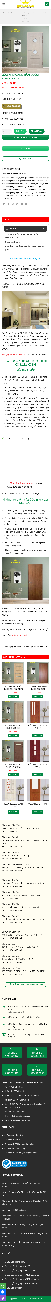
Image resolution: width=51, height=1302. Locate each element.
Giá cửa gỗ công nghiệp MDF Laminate (21, 1275)
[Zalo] (3, 1292)
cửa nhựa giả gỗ (8, 187)
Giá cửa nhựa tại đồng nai (29, 493)
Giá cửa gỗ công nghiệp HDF (17, 1266)
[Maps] (3, 1298)
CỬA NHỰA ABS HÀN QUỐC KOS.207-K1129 (13, 687)
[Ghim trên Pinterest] (22, 204)
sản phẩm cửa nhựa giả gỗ (22, 13)
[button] (4, 4)
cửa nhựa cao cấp (39, 181)
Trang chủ (6, 13)
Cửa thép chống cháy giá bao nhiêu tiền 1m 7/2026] (27, 1025)
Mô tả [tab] (6, 219)
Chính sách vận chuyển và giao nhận (20, 1153)
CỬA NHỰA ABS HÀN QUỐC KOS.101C (13, 766)
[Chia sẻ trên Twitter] (13, 204)
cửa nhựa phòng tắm (28, 192)
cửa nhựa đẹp (42, 184)
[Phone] (3, 1286)
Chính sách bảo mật (13, 1140)
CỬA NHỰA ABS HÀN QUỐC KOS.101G (38, 687)
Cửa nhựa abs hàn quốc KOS (23, 173)
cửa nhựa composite (10, 184)
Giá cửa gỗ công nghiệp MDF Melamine (22, 1279)
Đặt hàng (20, 131)
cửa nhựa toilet (20, 195)
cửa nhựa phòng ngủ (10, 192)
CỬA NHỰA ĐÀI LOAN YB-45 (38, 766)
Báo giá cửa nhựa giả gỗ (37, 630)
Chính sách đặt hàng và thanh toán (19, 1144)
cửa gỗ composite (23, 181)
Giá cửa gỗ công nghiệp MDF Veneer (20, 1284)
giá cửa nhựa (32, 195)
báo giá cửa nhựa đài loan (31, 178)
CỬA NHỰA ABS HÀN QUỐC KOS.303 (13, 727)
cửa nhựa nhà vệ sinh (36, 189)
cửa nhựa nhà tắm (19, 189)
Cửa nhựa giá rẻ (22, 187)
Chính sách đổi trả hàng (14, 1148)
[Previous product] (28, 20)
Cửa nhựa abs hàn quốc (37, 355)
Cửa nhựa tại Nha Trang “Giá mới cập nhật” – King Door (28, 1035)
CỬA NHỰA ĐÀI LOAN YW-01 (13, 805)
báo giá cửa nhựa (13, 178)
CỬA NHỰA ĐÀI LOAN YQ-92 (38, 727)
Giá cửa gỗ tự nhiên (13, 1288)
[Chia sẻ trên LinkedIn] (26, 204)
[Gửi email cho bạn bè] (17, 204)
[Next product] (23, 20)
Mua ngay (36, 131)
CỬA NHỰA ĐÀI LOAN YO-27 (38, 805)
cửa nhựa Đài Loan (27, 184)
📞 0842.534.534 (11, 106)
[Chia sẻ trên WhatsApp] (4, 204)
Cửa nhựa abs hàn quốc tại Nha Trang (25, 1017)
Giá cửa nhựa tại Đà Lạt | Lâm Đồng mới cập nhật (28, 1008)
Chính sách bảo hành (13, 1135)
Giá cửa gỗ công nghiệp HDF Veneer (20, 1271)
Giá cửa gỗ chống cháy (14, 1262)
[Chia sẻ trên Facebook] (9, 204)
